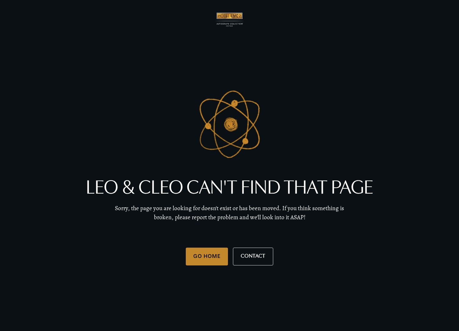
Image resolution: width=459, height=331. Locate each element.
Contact (253, 256)
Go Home (206, 256)
